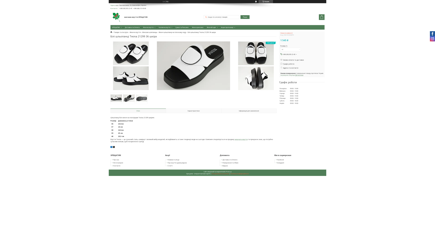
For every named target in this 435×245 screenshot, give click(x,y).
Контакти (116, 166)
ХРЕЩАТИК (116, 27)
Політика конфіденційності (240, 174)
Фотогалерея (118, 163)
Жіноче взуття (148, 27)
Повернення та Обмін (230, 163)
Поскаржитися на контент (220, 174)
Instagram (280, 163)
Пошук (245, 17)
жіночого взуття (241, 139)
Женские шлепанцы (149, 32)
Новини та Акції (173, 160)
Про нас (116, 160)
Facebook (280, 160)
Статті (170, 166)
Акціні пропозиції (227, 27)
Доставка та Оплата (132, 27)
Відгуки (225, 166)
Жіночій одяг (211, 27)
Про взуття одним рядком (177, 163)
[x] (114, 147)
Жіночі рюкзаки (197, 27)
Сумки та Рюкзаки (181, 27)
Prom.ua (229, 172)
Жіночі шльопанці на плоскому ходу (172, 32)
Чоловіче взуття (164, 27)
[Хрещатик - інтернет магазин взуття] (116, 17)
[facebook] (111, 147)
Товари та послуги (121, 32)
